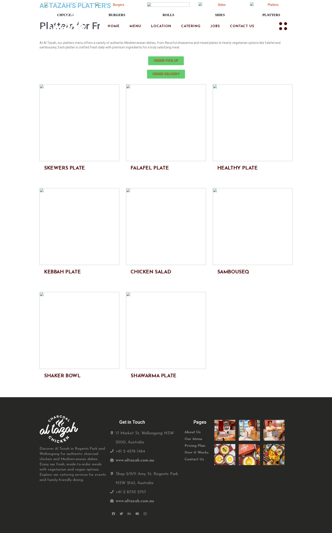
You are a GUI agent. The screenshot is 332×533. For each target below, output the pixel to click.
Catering (191, 26)
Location (161, 26)
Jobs (215, 26)
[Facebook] (113, 513)
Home (114, 26)
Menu (135, 26)
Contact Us (242, 26)
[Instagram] (145, 513)
